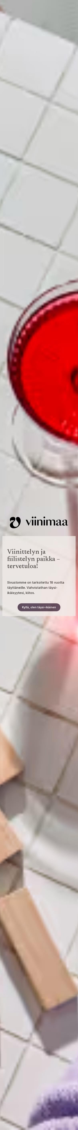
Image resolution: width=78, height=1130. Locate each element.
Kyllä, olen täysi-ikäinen (39, 607)
